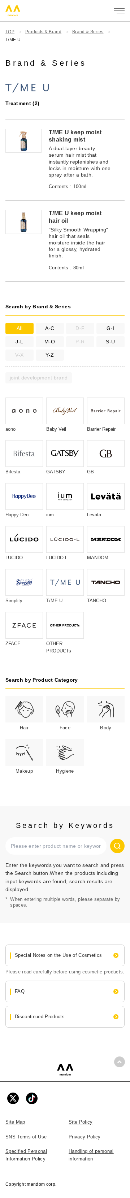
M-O (49, 341)
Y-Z (50, 355)
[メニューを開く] (119, 10)
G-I (110, 328)
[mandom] (65, 1070)
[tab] (24, 714)
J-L (19, 341)
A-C (49, 328)
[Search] (117, 846)
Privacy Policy (85, 1137)
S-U (110, 341)
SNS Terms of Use (26, 1137)
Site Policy (81, 1122)
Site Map (15, 1122)
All (19, 328)
